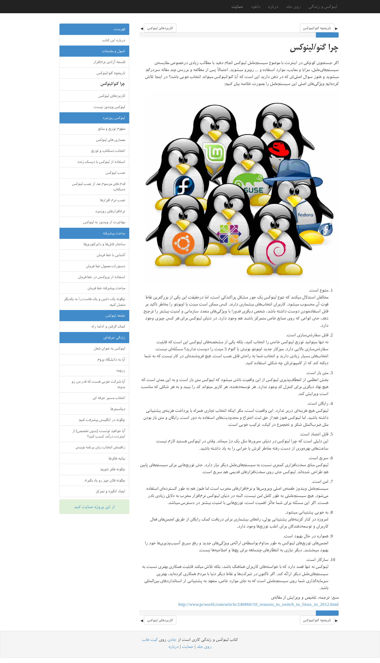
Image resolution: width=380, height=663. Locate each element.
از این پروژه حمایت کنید (94, 506)
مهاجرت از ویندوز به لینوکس (104, 222)
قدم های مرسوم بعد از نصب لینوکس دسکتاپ (98, 186)
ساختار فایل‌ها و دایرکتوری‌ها (104, 244)
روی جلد (293, 6)
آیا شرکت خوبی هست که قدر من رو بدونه (98, 384)
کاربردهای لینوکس (160, 28)
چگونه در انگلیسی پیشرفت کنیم (102, 419)
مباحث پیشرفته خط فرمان (106, 288)
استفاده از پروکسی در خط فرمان (101, 277)
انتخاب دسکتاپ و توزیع (108, 150)
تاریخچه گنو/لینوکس (317, 28)
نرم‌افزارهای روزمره (110, 211)
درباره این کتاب (113, 40)
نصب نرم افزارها (112, 200)
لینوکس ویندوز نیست (109, 107)
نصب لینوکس (115, 172)
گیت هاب (150, 639)
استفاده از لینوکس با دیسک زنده (101, 161)
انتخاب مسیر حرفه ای (109, 397)
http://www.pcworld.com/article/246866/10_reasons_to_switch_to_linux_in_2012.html (258, 604)
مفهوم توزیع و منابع (111, 128)
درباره (273, 6)
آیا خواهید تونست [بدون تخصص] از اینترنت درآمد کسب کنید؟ (98, 434)
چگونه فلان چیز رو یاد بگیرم (105, 480)
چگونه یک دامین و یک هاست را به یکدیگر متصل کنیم (94, 302)
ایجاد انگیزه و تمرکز (110, 491)
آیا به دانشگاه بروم (111, 359)
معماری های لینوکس (110, 139)
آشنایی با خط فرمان (111, 255)
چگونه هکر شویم (113, 469)
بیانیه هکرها (117, 458)
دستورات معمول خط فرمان (105, 266)
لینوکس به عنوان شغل (109, 348)
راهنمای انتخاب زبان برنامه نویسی (100, 447)
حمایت (187, 646)
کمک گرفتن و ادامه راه (108, 326)
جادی (172, 639)
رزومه (120, 370)
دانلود (255, 6)
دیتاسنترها (117, 409)
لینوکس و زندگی (322, 6)
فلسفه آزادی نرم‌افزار (109, 62)
